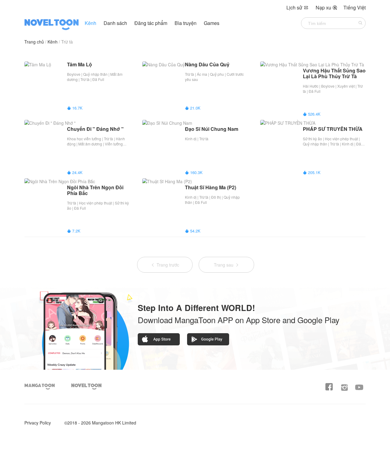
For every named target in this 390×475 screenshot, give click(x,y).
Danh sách (115, 22)
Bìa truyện (186, 22)
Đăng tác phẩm (151, 22)
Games (211, 22)
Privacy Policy (37, 423)
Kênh (90, 22)
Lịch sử (297, 7)
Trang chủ (34, 42)
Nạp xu (326, 7)
